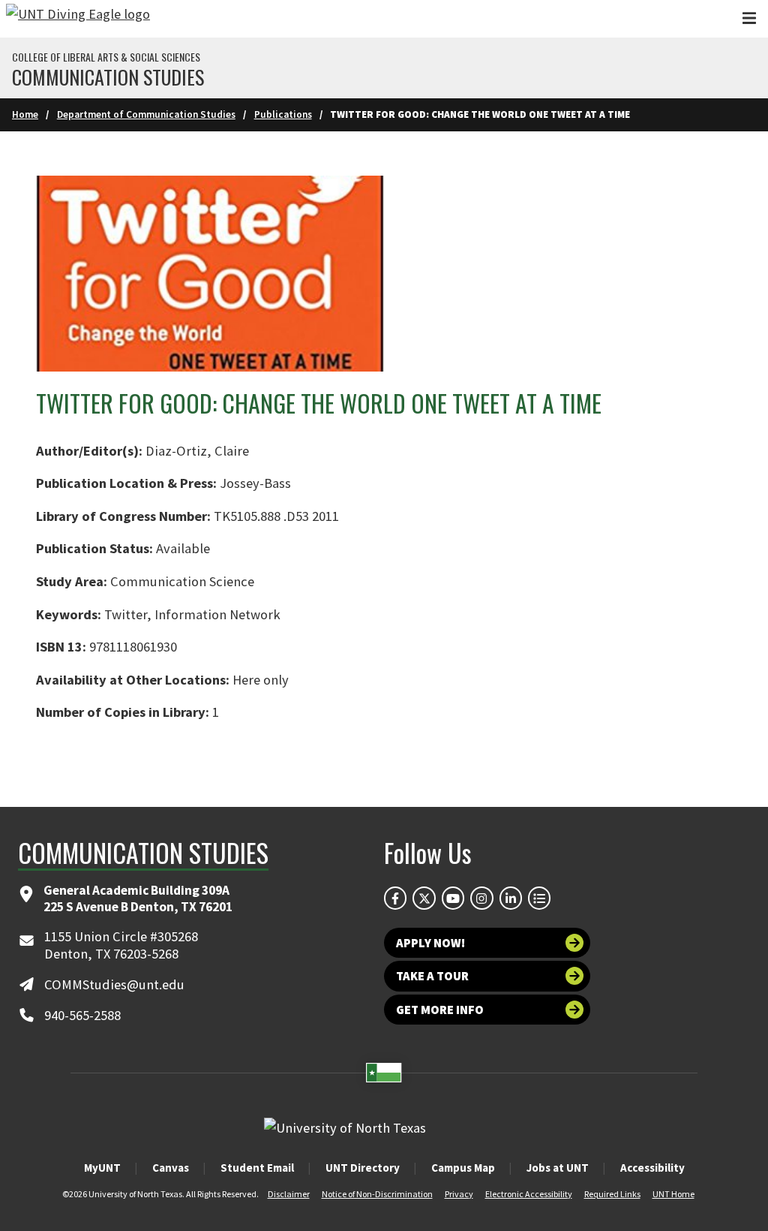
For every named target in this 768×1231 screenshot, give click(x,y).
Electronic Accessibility (528, 1193)
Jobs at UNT (557, 1167)
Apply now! (430, 942)
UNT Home (673, 1193)
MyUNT (102, 1167)
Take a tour (432, 975)
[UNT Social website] (539, 897)
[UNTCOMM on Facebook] (395, 897)
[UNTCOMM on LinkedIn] (511, 897)
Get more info (440, 1009)
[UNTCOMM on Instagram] (481, 897)
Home (25, 114)
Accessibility (652, 1167)
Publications (283, 114)
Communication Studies (108, 77)
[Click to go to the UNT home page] (78, 19)
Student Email (257, 1167)
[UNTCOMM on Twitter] (423, 897)
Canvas (170, 1167)
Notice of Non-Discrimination (377, 1193)
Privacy (459, 1193)
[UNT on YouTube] (453, 897)
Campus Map (463, 1167)
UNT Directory (363, 1167)
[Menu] (749, 18)
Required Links (612, 1193)
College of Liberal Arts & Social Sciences (106, 57)
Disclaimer (289, 1193)
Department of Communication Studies (146, 114)
